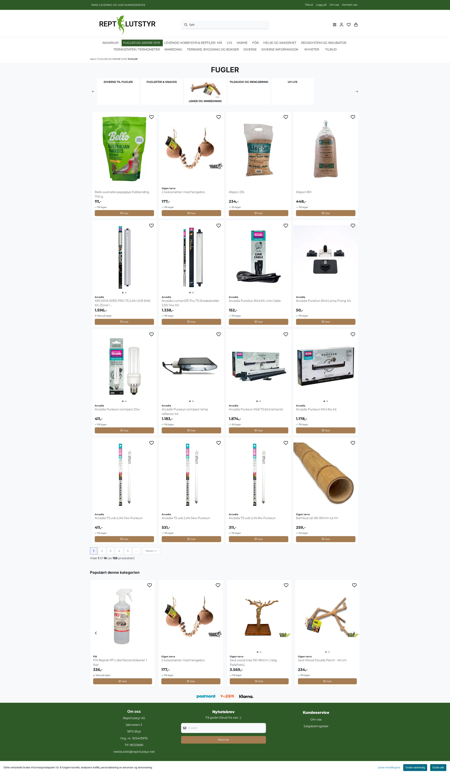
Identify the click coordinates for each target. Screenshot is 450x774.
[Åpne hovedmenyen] (334, 25)
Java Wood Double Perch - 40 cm (322, 660)
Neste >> (151, 550)
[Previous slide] (93, 91)
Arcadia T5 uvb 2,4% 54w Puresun (186, 518)
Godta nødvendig (415, 767)
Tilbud (309, 4)
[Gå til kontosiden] (341, 25)
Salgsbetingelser (316, 726)
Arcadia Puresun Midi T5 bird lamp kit (256, 409)
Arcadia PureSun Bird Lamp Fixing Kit (323, 300)
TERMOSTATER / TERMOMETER (137, 49)
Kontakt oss (349, 4)
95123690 (136, 745)
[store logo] (126, 24)
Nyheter (311, 49)
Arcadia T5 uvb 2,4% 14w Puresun (119, 518)
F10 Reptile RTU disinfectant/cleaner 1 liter (120, 662)
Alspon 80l (303, 192)
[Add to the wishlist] (151, 117)
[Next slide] (357, 91)
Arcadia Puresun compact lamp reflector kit (185, 411)
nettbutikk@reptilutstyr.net (134, 751)
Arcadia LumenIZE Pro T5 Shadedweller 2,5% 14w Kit (190, 303)
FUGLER (132, 59)
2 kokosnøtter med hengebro (183, 192)
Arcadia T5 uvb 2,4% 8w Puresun (252, 518)
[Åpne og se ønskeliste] (349, 25)
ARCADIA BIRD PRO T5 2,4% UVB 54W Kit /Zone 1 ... (122, 303)
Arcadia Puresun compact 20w (117, 409)
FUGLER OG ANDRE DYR (112, 59)
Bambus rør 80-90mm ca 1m (317, 518)
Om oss (334, 4)
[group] (122, 633)
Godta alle (438, 767)
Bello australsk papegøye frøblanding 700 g (122, 194)
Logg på (321, 4)
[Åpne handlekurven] (356, 25)
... (136, 550)
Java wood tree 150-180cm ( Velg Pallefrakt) (253, 662)
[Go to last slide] (96, 633)
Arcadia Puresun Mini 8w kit (316, 409)
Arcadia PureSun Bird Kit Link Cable (255, 300)
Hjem (93, 59)
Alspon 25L (237, 192)
